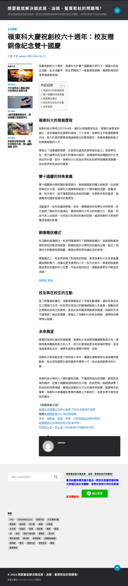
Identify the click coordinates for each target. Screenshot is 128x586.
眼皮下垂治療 (29, 534)
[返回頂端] (117, 568)
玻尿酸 (40, 529)
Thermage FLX (25, 519)
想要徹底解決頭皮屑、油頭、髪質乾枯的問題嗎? (54, 8)
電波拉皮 (31, 543)
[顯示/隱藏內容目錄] (60, 85)
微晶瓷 (12, 524)
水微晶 (49, 524)
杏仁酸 (32, 524)
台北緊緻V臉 (53, 519)
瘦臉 (48, 529)
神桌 (50, 280)
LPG (12, 519)
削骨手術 (40, 519)
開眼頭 (12, 543)
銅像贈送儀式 (50, 98)
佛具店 (85, 418)
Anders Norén (26, 580)
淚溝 (31, 529)
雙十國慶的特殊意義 (53, 94)
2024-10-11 (39, 56)
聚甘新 (26, 538)
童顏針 (41, 534)
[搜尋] (56, 477)
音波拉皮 (42, 543)
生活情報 (12, 29)
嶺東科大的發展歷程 (53, 90)
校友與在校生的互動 (53, 102)
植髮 (41, 524)
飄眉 (52, 543)
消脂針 (22, 529)
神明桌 (43, 280)
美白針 (51, 534)
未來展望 (47, 106)
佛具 (60, 418)
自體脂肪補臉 (50, 538)
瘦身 (56, 529)
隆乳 (21, 543)
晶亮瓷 (22, 524)
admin (22, 56)
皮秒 (18, 534)
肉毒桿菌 (36, 538)
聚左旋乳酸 (14, 538)
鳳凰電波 (13, 548)
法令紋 (12, 529)
